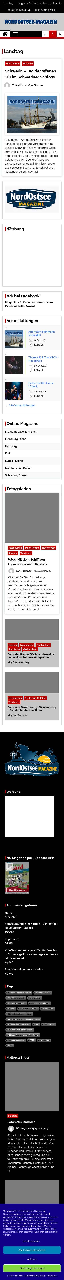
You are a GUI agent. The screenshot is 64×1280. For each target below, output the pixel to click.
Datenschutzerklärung (35, 1276)
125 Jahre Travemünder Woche (20, 1030)
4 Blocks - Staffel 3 (43, 992)
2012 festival (44, 1040)
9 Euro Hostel (35, 998)
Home (9, 912)
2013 (10, 1045)
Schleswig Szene (16, 475)
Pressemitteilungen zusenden (24, 969)
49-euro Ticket (47, 1008)
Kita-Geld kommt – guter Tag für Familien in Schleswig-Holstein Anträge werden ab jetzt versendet (31, 954)
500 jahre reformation (16, 1040)
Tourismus (26, 553)
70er (36, 1024)
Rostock (12, 553)
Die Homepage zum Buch (21, 431)
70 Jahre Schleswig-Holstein (18, 1024)
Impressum (51, 1276)
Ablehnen (32, 1259)
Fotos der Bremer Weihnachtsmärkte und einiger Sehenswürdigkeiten (31, 656)
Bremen (12, 645)
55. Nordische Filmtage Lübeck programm (24, 1019)
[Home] (5, 34)
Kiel (7, 453)
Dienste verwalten (31, 1241)
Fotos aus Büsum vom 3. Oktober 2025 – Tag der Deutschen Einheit (32, 709)
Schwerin (28, 63)
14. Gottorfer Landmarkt (40, 1003)
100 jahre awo (49, 1024)
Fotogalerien (15, 547)
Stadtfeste (14, 649)
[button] (45, 34)
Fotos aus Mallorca (21, 1122)
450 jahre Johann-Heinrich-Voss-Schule (23, 1035)
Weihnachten (30, 649)
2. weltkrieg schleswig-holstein (19, 992)
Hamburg (11, 446)
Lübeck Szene (14, 460)
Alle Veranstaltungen (22, 405)
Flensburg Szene (15, 439)
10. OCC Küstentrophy (16, 1003)
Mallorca (13, 1115)
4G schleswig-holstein (16, 998)
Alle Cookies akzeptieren (32, 1250)
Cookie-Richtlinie (15, 1276)
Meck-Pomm (13, 63)
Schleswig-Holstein (35, 698)
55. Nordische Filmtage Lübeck (20, 1014)
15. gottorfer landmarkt (28, 1008)
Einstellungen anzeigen (32, 1268)
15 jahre (11, 1008)
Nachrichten (48, 547)
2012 (32, 1040)
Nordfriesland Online (18, 468)
